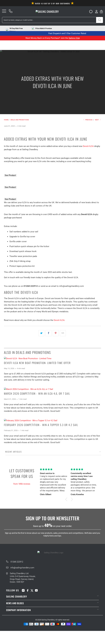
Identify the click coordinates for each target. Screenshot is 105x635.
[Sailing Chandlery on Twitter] (32, 590)
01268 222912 (17, 562)
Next (97, 120)
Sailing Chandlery (48, 620)
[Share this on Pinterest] (56, 333)
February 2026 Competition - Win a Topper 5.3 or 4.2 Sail (41, 425)
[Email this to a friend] (63, 333)
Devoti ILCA (88, 146)
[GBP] (89, 11)
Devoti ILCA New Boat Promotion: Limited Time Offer (37, 363)
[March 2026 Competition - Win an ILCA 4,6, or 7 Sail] (52, 389)
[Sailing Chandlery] (47, 11)
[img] (21, 480)
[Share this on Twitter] (41, 333)
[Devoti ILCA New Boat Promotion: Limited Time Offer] (52, 358)
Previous (88, 120)
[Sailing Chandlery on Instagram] (23, 590)
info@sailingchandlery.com (22, 567)
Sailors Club (74, 38)
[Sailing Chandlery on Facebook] (27, 590)
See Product (10, 175)
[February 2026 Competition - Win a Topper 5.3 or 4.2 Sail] (52, 420)
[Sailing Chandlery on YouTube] (36, 590)
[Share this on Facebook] (48, 333)
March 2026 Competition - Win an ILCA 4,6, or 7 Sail (37, 393)
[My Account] (96, 11)
